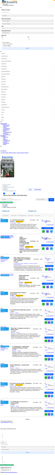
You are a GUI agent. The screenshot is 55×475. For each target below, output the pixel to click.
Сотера (3, 109)
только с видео (7, 45)
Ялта (2, 119)
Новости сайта (7, 184)
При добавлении (6, 30)
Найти (27, 48)
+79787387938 (47, 228)
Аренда (6, 211)
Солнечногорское (5, 107)
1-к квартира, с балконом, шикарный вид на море (20, 347)
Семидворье (4, 104)
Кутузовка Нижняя (5, 73)
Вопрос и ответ (7, 438)
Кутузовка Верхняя (5, 71)
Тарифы (5, 188)
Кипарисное (4, 68)
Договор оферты (8, 435)
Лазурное (3, 81)
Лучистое (3, 84)
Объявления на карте (8, 187)
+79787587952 (47, 245)
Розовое (3, 99)
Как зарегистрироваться (10, 190)
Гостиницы (31, 263)
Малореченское (4, 86)
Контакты (5, 189)
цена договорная (6, 42)
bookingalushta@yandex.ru (10, 472)
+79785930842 (49, 319)
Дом (15, 386)
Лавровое (3, 79)
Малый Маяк (4, 89)
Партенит (3, 91)
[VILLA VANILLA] (15, 152)
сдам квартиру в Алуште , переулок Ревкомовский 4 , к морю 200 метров (24, 241)
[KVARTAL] (4, 150)
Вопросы (5, 186)
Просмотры (31, 215)
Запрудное (3, 63)
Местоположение (6, 18)
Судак (2, 112)
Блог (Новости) (7, 434)
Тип (2, 26)
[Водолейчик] (7, 177)
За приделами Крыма (6, 61)
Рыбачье (3, 102)
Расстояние (37, 215)
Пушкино (3, 96)
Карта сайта (11, 422)
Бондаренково (4, 56)
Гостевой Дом (13, 223)
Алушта (3, 53)
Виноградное (4, 58)
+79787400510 (49, 266)
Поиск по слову (6, 9)
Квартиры (21, 248)
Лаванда (3, 76)
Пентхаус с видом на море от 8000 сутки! (20, 328)
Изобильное (4, 66)
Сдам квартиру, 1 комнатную (19, 365)
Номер (21, 263)
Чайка (2, 117)
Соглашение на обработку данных (13, 437)
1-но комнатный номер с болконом (18, 293)
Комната (35, 263)
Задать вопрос (27, 430)
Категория (14, 215)
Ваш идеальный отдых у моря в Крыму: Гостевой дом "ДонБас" (22, 259)
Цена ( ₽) (4, 35)
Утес (2, 114)
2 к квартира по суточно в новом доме (19, 402)
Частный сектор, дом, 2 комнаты (21, 383)
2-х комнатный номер (17, 220)
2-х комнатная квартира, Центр (20, 310)
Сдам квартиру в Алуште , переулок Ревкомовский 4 (24, 278)
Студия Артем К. (5, 422)
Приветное (3, 94)
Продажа (32, 211)
